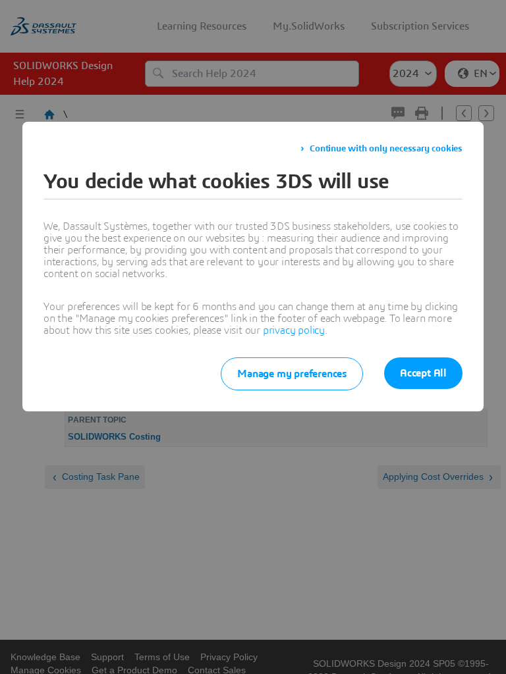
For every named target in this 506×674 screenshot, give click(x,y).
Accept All (423, 373)
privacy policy (294, 330)
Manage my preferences (292, 374)
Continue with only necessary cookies (386, 148)
